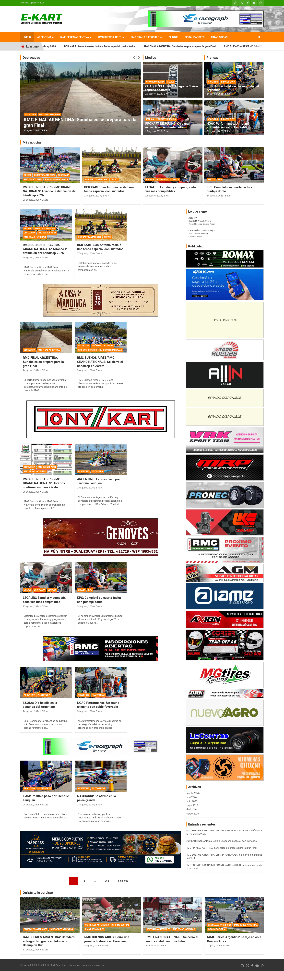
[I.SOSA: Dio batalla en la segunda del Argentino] (46, 683)
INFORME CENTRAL (120, 925)
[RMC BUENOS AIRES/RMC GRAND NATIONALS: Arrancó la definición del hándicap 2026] (46, 225)
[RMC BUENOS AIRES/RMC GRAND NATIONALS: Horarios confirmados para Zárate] (46, 459)
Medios (150, 58)
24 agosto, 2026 (215, 93)
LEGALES (174, 179)
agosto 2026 (193, 793)
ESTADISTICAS (219, 37)
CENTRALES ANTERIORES (35, 929)
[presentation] (134, 57)
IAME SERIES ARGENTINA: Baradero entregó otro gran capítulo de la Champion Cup (49, 941)
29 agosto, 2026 (31, 199)
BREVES (27, 175)
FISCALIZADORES (194, 37)
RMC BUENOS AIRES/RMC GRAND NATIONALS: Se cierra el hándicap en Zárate (205, 46)
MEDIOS (170, 82)
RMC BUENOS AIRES (109, 37)
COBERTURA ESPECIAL (44, 175)
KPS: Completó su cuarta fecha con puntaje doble (99, 600)
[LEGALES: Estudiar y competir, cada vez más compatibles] (46, 578)
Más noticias (32, 142)
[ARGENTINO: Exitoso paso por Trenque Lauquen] (100, 459)
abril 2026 (191, 809)
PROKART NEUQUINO (166, 119)
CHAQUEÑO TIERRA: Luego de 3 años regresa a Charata (171, 88)
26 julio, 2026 (152, 945)
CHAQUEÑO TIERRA (155, 82)
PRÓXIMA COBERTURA (49, 114)
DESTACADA (30, 114)
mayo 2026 (192, 805)
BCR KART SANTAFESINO (96, 179)
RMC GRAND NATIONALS (145, 37)
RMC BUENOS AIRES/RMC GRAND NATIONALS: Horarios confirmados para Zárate (44, 483)
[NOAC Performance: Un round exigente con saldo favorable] (100, 683)
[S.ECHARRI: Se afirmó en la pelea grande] (100, 776)
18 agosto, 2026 (153, 131)
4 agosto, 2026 (92, 945)
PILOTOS (173, 37)
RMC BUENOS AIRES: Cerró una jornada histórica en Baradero (106, 939)
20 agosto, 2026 (153, 93)
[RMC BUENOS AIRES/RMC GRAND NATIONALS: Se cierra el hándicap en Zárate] (100, 337)
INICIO (27, 37)
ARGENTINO (44, 37)
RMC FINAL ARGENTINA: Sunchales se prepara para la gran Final (117, 46)
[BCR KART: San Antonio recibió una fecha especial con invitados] (100, 225)
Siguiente (123, 880)
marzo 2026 (192, 813)
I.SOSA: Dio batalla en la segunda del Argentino (233, 88)
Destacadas (31, 58)
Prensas (212, 58)
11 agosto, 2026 (31, 949)
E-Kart (45, 130)
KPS (220, 179)
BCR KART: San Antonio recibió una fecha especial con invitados (109, 189)
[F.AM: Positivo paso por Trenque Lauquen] (46, 776)
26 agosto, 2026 (32, 130)
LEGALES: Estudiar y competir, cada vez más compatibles (170, 189)
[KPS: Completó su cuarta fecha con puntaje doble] (100, 578)
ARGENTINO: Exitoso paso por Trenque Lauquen (98, 481)
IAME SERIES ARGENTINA (74, 37)
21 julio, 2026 (214, 945)
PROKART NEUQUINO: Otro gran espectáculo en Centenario (167, 125)
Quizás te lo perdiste (38, 893)
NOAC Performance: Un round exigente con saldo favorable (228, 125)
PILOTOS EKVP (228, 82)
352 (107, 880)
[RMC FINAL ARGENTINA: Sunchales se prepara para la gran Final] (46, 337)
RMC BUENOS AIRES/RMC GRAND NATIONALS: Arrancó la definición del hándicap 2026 (49, 191)
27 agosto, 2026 (92, 195)
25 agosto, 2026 (153, 195)
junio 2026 (191, 801)
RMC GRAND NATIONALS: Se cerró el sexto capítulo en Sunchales (172, 939)
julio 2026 (191, 797)
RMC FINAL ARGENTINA (49, 350)
